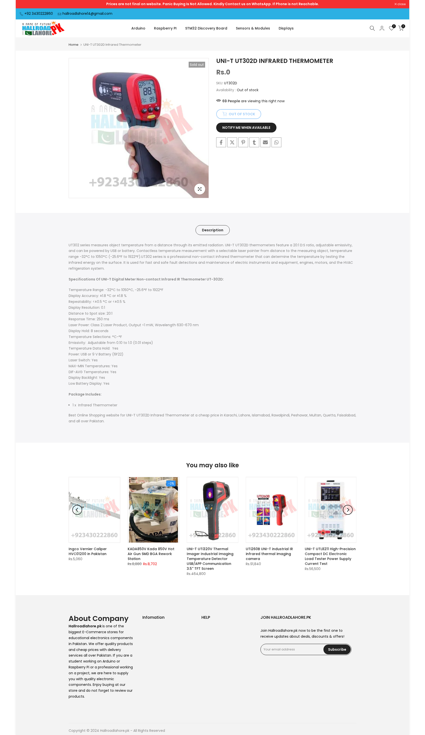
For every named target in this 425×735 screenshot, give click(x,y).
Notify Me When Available (246, 127)
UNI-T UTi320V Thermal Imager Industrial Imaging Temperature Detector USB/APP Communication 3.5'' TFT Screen (210, 558)
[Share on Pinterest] (243, 142)
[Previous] (77, 510)
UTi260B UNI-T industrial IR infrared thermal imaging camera (269, 553)
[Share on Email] (265, 142)
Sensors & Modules (253, 28)
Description (212, 229)
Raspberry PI (165, 28)
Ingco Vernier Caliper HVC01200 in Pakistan (88, 551)
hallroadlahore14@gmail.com (87, 13)
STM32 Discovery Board (206, 28)
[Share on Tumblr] (254, 142)
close (26, 4)
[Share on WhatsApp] (276, 142)
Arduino (138, 28)
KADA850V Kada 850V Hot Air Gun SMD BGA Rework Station (151, 553)
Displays (286, 28)
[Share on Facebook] (221, 142)
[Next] (348, 510)
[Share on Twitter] (232, 142)
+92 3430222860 (38, 13)
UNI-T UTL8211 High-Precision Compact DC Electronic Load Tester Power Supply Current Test (330, 556)
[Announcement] (212, 4)
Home (73, 44)
